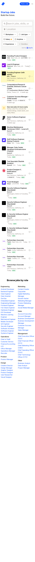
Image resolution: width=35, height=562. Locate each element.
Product (4, 357)
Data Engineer (6, 294)
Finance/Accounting (8, 344)
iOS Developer (6, 312)
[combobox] (19, 29)
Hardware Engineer (7, 310)
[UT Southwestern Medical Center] (4, 88)
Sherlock (10, 66)
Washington (10, 194)
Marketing (21, 286)
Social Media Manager (26, 308)
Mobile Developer (7, 322)
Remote (22, 100)
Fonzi (8, 119)
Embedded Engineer (8, 301)
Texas (14, 92)
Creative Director (7, 366)
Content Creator (23, 289)
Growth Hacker (23, 298)
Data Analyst (22, 366)
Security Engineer (7, 326)
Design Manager (6, 368)
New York (14, 58)
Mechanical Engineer (8, 319)
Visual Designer (6, 377)
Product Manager (7, 359)
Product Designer (7, 372)
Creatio (9, 100)
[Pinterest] (4, 173)
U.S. (19, 58)
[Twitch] (4, 242)
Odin (8, 58)
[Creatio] (4, 100)
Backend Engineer (7, 291)
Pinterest (10, 173)
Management (23, 334)
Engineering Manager (8, 303)
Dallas (9, 92)
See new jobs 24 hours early (17, 107)
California (20, 78)
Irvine (14, 250)
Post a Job (24, 4)
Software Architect (7, 328)
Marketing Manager (24, 301)
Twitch (9, 242)
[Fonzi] (4, 120)
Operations (5, 337)
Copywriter (22, 291)
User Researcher (7, 375)
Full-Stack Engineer (8, 308)
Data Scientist (6, 296)
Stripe (9, 143)
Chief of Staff (5, 339)
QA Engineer (5, 324)
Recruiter (4, 353)
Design (3, 363)
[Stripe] (4, 141)
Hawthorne (10, 133)
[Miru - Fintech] (4, 76)
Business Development (26, 318)
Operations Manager (8, 351)
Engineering (5, 286)
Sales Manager (23, 330)
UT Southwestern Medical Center (17, 90)
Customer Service (7, 342)
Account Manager (24, 316)
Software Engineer (7, 331)
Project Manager (24, 368)
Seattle (14, 258)
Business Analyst (24, 363)
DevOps (4, 298)
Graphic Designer (7, 370)
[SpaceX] (4, 131)
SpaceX (9, 131)
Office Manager (6, 349)
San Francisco (11, 78)
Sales (20, 311)
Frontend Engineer (7, 305)
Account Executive (24, 314)
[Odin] (4, 58)
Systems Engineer (7, 333)
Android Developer (7, 289)
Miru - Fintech (11, 76)
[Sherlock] (4, 66)
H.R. (2, 346)
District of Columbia (21, 194)
